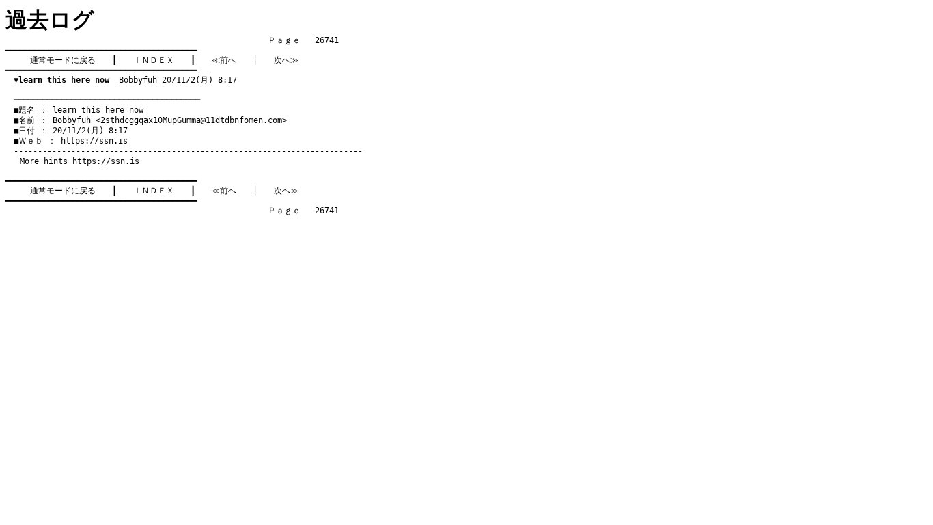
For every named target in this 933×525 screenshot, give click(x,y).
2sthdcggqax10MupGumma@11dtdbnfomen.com (191, 120)
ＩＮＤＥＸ (153, 60)
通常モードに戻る (63, 60)
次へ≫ (286, 60)
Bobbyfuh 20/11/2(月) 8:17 (125, 80)
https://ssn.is (94, 141)
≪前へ (224, 60)
